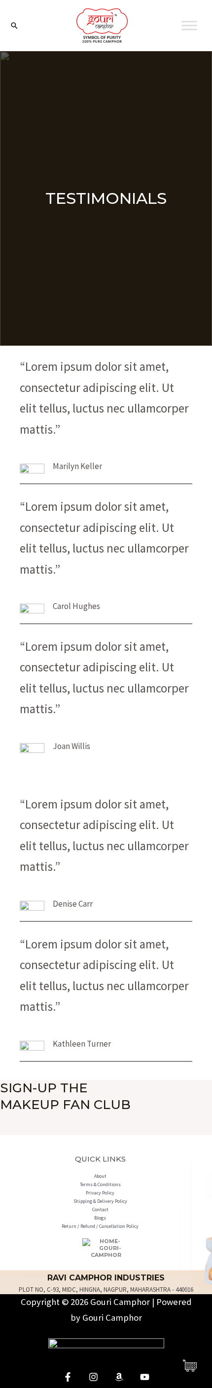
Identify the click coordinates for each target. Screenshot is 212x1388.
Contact (100, 1209)
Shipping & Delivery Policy (100, 1201)
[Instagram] (93, 1377)
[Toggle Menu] (189, 25)
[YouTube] (144, 1377)
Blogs (100, 1218)
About (100, 1176)
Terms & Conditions (100, 1184)
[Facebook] (67, 1377)
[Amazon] (119, 1377)
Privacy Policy (100, 1193)
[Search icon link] (14, 25)
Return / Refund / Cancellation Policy (100, 1226)
